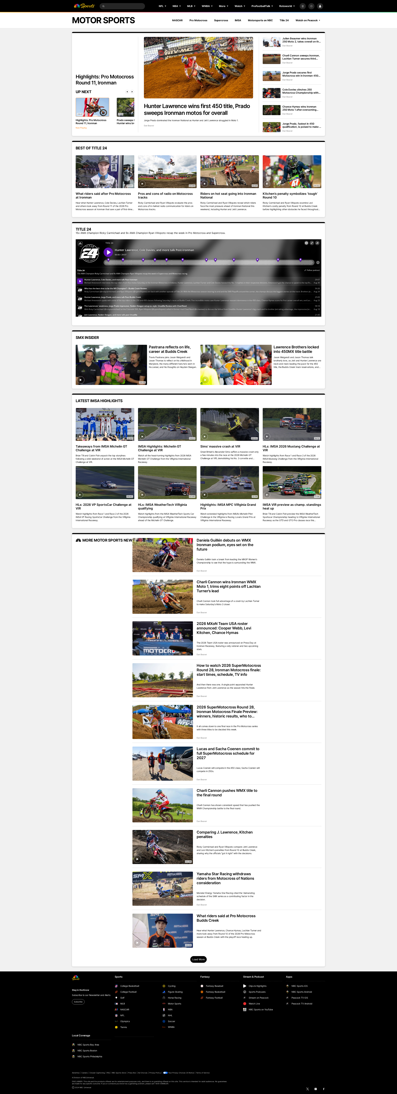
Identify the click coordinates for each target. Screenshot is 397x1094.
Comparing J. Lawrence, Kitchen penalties (225, 834)
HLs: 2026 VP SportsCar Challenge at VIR (104, 506)
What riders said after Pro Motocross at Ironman (103, 195)
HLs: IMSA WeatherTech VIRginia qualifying (162, 506)
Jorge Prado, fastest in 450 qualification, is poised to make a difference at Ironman (301, 125)
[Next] (132, 92)
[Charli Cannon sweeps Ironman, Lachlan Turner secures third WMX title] (272, 59)
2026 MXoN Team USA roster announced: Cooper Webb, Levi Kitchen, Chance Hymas (224, 628)
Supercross (221, 20)
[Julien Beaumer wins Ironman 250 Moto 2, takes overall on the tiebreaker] (272, 42)
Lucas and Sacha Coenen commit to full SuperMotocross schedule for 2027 (228, 753)
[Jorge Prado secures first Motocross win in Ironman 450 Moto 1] (272, 76)
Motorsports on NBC (260, 20)
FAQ (108, 1073)
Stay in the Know (80, 990)
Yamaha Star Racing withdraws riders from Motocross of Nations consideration (225, 878)
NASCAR (177, 20)
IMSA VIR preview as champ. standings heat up (292, 506)
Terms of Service (203, 1073)
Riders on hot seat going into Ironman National (228, 195)
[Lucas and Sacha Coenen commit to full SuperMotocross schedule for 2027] (162, 764)
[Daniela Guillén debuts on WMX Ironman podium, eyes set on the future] (162, 555)
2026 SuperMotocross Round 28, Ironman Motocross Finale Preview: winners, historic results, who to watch (227, 711)
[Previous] (127, 92)
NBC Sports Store (119, 1073)
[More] (303, 6)
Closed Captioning (97, 1073)
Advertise (76, 1073)
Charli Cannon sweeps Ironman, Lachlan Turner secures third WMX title (301, 57)
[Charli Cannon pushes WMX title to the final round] (162, 805)
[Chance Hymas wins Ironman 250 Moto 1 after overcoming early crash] (272, 110)
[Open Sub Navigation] (166, 6)
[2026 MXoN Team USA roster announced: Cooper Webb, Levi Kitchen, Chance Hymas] (162, 638)
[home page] (84, 6)
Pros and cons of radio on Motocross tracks (165, 195)
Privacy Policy (155, 1073)
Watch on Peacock (307, 20)
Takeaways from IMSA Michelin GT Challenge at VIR (101, 448)
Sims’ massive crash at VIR (220, 446)
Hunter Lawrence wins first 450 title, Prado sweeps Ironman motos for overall (197, 109)
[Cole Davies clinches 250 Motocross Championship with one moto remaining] (272, 93)
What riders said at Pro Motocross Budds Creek (226, 918)
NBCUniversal (88, 1077)
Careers (85, 1073)
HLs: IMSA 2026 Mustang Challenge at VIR (291, 448)
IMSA (238, 20)
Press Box (132, 1073)
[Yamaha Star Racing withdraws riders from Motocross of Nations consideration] (162, 889)
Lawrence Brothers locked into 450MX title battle (296, 349)
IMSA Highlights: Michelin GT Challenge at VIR (159, 448)
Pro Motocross (198, 20)
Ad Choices (142, 1073)
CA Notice (190, 1073)
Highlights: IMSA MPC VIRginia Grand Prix (228, 506)
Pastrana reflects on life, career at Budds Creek (170, 349)
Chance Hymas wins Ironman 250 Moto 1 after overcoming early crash (299, 108)
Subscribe (78, 1002)
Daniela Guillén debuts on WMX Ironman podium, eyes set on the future (225, 544)
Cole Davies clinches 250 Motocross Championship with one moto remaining (300, 91)
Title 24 (284, 20)
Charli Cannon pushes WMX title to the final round (227, 792)
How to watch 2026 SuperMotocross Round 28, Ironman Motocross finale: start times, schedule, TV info (229, 670)
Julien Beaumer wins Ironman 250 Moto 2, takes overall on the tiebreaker (301, 40)
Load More (198, 959)
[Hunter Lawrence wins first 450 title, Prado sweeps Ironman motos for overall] (198, 67)
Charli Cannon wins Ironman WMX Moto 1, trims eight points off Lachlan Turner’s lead (229, 586)
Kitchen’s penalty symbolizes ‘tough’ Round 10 (290, 195)
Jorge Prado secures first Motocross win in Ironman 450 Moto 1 (300, 74)
